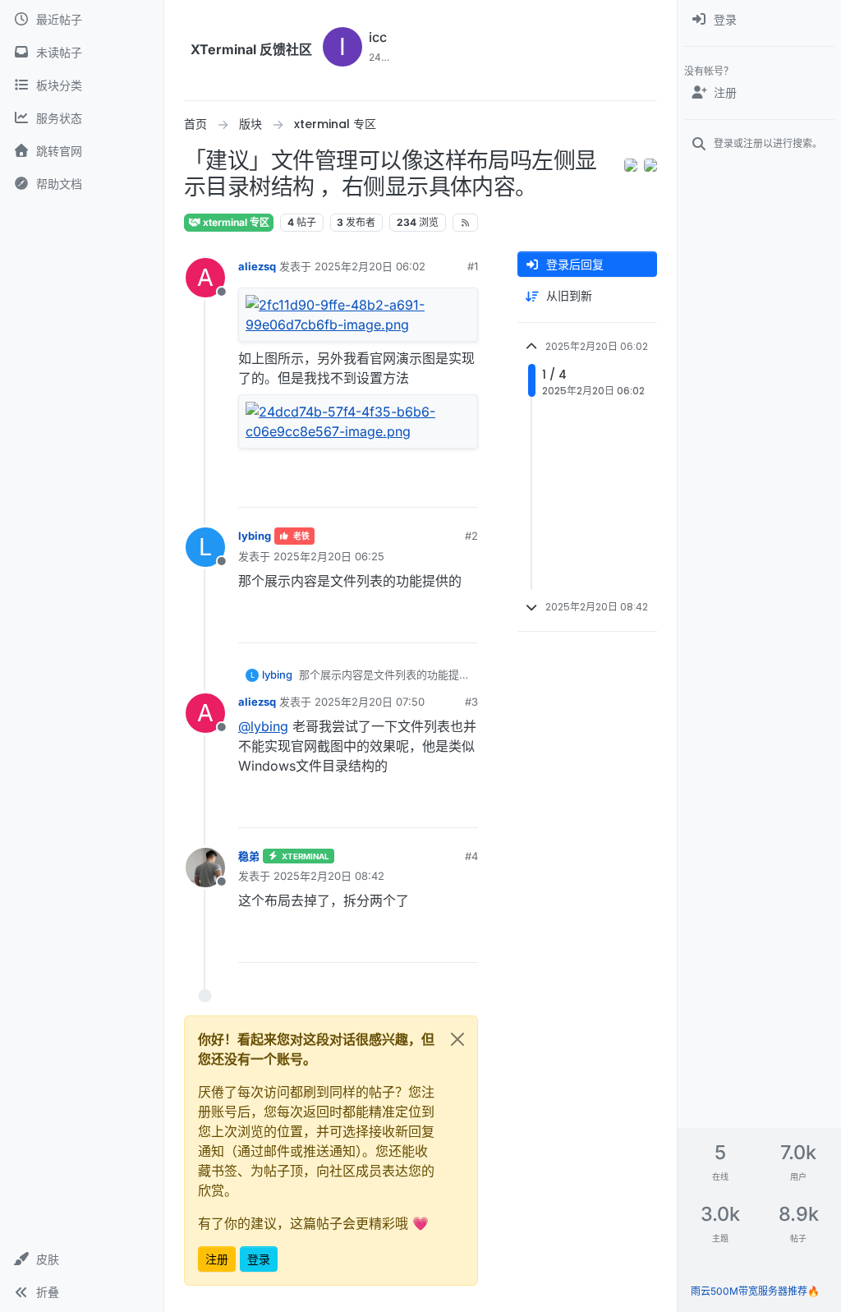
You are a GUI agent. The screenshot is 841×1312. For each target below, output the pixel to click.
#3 (471, 701)
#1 (472, 266)
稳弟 (249, 856)
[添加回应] (373, 487)
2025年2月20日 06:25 (328, 556)
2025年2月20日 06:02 (370, 266)
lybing (254, 535)
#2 (471, 535)
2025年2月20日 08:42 (328, 875)
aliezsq (257, 266)
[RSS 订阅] (465, 223)
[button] (82, 1259)
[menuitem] (759, 20)
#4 (471, 856)
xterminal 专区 (234, 222)
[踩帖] (464, 487)
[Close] (457, 1039)
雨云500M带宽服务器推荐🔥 (755, 1291)
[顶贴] (405, 487)
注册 (216, 1259)
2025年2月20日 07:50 (370, 701)
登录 (258, 1259)
